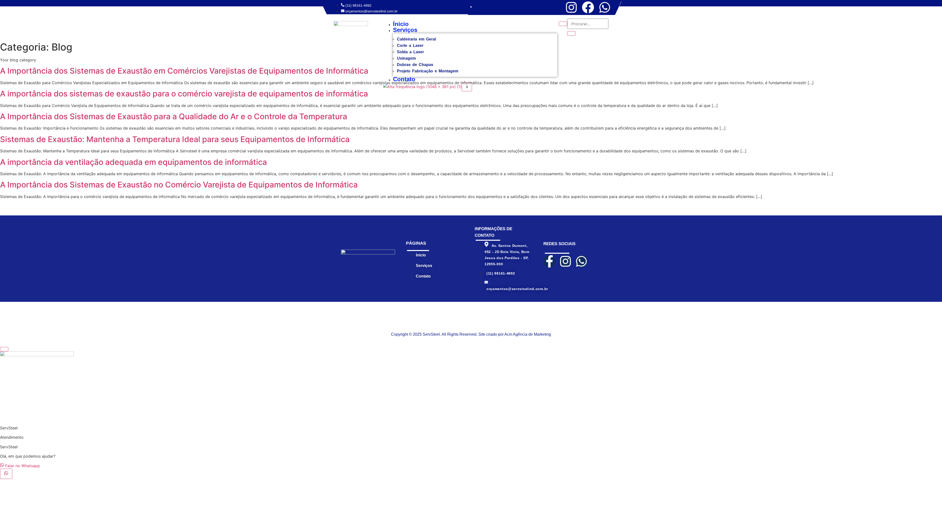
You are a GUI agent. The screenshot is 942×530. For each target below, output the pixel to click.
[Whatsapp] (605, 7)
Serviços (405, 29)
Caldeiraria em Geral (416, 39)
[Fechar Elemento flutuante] (4, 349)
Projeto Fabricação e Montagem (427, 71)
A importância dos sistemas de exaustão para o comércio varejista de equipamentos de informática (184, 93)
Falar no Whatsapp (22, 465)
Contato (404, 79)
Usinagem (406, 58)
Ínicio (401, 24)
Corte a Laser (410, 45)
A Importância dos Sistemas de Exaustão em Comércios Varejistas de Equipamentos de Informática (184, 71)
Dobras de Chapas (415, 65)
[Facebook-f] (549, 261)
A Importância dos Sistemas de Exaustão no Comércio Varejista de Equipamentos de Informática (179, 184)
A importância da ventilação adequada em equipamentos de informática (133, 162)
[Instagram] (571, 7)
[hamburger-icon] (563, 24)
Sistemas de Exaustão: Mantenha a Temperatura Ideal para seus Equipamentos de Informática (175, 139)
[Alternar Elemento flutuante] (6, 474)
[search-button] (571, 33)
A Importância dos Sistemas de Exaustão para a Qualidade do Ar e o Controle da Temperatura (173, 116)
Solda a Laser (410, 52)
